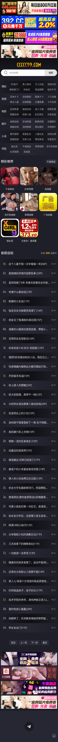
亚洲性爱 (14, 109)
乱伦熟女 (39, 114)
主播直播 (39, 101)
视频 (4, 99)
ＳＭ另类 (51, 101)
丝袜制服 (26, 101)
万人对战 (39, 84)
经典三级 (26, 114)
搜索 (51, 72)
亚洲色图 (26, 121)
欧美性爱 (51, 109)
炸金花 (27, 89)
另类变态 (51, 114)
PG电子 (14, 84)
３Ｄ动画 (51, 96)
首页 (13, 642)
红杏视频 (14, 151)
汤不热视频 (51, 146)
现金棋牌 (39, 89)
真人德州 (26, 84)
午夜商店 (26, 146)
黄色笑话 (39, 139)
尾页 (45, 642)
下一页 (34, 642)
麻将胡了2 (14, 89)
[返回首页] (54, 736)
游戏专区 (51, 84)
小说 (4, 136)
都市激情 (14, 133)
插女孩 (14, 146)
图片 (4, 123)
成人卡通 (39, 109)
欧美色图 (39, 121)
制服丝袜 (14, 114)
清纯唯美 (26, 126)
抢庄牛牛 (51, 89)
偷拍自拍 (26, 109)
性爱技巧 (51, 139)
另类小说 (26, 139)
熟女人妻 (14, 101)
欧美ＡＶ (39, 96)
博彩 (4, 86)
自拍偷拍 (26, 96)
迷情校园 (14, 139)
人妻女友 (39, 133)
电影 (4, 111)
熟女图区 (39, 126)
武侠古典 (51, 133)
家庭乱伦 (26, 133)
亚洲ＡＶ (14, 96)
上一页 (23, 642)
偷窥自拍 (14, 121)
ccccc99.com (29, 65)
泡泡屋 (27, 151)
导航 (4, 148)
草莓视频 (39, 146)
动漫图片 (51, 121)
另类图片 (51, 126)
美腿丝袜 (14, 126)
